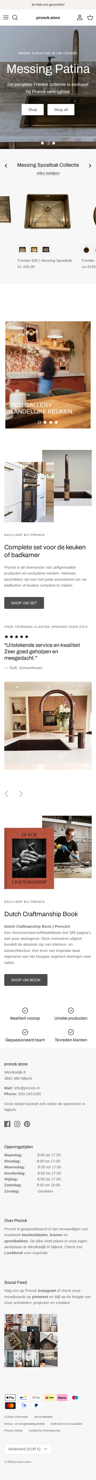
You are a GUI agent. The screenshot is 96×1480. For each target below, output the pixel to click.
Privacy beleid (13, 1430)
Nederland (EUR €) (24, 1449)
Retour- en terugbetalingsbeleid (24, 1423)
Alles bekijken (48, 173)
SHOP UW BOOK (26, 980)
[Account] (78, 17)
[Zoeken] (17, 17)
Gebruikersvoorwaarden (66, 1423)
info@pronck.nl (26, 1088)
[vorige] (6, 794)
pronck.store (22, 1461)
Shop (32, 109)
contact (60, 4)
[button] (42, 143)
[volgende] (21, 794)
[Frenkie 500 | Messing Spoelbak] (47, 211)
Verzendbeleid (43, 1416)
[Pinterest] (27, 1124)
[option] (48, 87)
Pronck (40, 1290)
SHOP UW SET (24, 603)
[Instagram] (17, 1124)
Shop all (61, 109)
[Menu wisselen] (6, 17)
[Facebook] (7, 1124)
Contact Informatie (16, 1416)
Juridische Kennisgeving (44, 1430)
